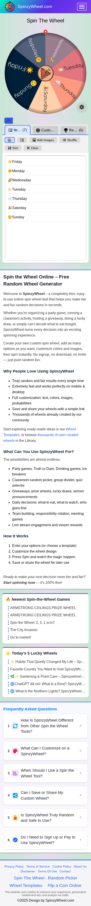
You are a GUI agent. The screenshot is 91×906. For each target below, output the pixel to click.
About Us (80, 866)
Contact (65, 871)
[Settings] (82, 107)
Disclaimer (28, 871)
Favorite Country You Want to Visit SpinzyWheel (47, 669)
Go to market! (20, 637)
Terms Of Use (47, 871)
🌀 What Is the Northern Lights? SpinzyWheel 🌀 (47, 691)
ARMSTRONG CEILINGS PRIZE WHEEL (43, 608)
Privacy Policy (14, 866)
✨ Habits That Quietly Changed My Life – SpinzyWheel (47, 662)
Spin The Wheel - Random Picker (45, 878)
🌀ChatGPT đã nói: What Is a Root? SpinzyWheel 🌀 (47, 684)
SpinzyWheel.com (35, 6)
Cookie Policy (61, 866)
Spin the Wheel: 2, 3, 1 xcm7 (32, 622)
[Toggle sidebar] (8, 121)
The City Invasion (24, 630)
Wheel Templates (25, 885)
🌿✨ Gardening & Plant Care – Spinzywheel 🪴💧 (47, 676)
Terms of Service (38, 866)
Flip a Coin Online (65, 885)
